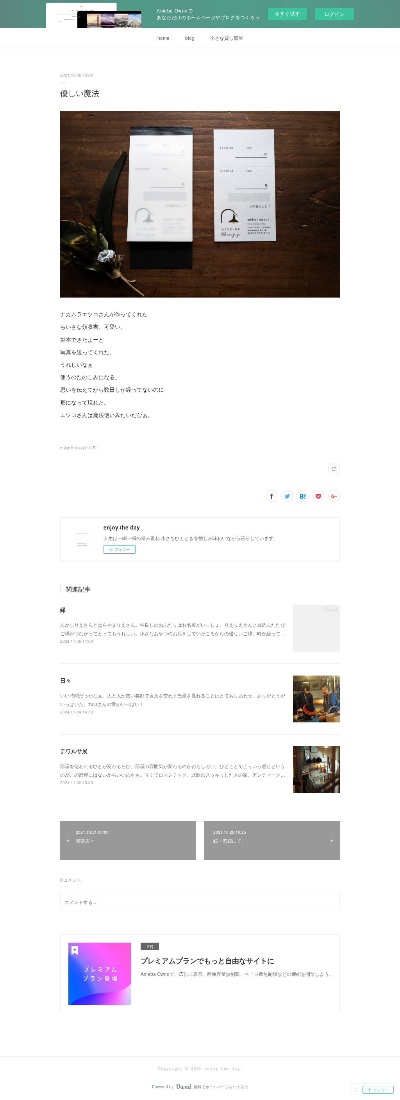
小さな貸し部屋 (226, 37)
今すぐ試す (287, 13)
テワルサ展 (74, 751)
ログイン (334, 14)
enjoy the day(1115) (78, 447)
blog (190, 37)
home (163, 37)
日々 (65, 680)
